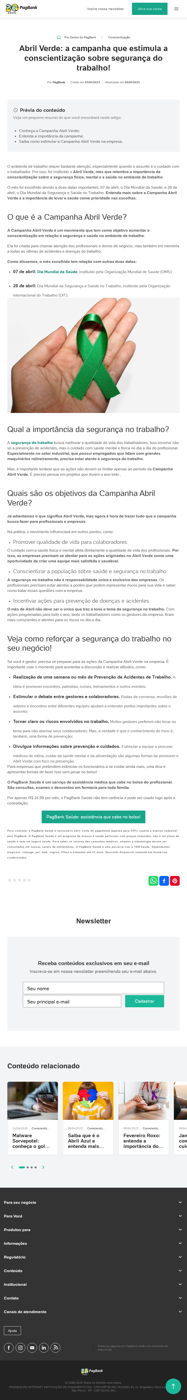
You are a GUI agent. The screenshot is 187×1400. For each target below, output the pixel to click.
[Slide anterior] (12, 1167)
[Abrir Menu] (176, 9)
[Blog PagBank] (55, 1347)
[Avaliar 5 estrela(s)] (29, 881)
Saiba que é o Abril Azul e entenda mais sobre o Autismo (87, 1143)
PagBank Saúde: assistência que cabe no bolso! (93, 817)
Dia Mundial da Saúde (57, 271)
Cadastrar (144, 1001)
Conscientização (119, 37)
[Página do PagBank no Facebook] (8, 1347)
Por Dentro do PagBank (80, 37)
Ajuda (12, 1330)
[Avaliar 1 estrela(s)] (9, 881)
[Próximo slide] (43, 1167)
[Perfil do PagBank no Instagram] (20, 1347)
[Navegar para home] (59, 37)
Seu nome (38, 988)
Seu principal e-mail (48, 1002)
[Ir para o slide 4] (36, 1167)
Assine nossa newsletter (105, 9)
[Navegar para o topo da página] (173, 1386)
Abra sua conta (150, 9)
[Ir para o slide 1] (22, 1167)
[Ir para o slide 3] (32, 1167)
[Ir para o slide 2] (28, 1167)
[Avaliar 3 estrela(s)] (19, 881)
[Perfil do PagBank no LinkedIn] (43, 1347)
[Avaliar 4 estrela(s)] (24, 881)
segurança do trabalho (32, 442)
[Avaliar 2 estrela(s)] (14, 881)
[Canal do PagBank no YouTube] (32, 1347)
